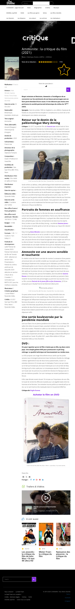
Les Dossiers (10, 18)
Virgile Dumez (35, 390)
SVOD (22, 13)
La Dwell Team (20, 592)
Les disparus (21, 18)
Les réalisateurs (55, 18)
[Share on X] (26, 477)
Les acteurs (32, 18)
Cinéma (47, 8)
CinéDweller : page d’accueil (15, 8)
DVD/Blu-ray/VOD (11, 13)
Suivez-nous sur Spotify (23, 599)
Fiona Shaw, (13, 96)
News (29, 8)
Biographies (38, 8)
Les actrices (43, 18)
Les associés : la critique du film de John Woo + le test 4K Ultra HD (28, 556)
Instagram (67, 601)
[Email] (29, 477)
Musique (56, 8)
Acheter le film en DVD (46, 394)
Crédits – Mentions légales (12, 597)
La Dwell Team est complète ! (13, 594)
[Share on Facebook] (23, 477)
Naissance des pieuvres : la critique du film (63, 555)
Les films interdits (55, 13)
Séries (45, 13)
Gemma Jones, (9, 98)
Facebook (67, 597)
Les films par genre (33, 13)
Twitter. (68, 594)
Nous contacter (9, 592)
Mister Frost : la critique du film (45, 554)
